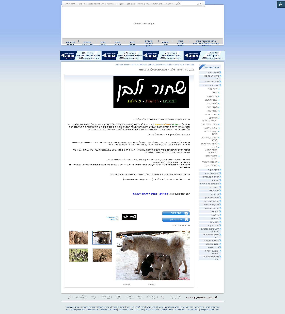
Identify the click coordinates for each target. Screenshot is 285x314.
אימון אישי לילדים (152, 310)
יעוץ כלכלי (140, 310)
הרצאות (215, 180)
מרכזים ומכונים (210, 114)
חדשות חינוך (165, 43)
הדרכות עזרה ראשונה (211, 157)
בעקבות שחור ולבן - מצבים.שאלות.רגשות (166, 69)
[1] (153, 255)
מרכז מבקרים (213, 225)
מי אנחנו (82, 4)
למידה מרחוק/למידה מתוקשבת (211, 150)
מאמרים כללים (118, 297)
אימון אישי (214, 222)
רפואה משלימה (167, 310)
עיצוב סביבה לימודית (209, 184)
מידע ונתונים (132, 43)
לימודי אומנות (211, 100)
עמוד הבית (190, 65)
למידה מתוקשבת (211, 240)
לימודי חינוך (213, 170)
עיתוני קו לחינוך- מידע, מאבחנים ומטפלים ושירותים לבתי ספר (206, 43)
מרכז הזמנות (158, 4)
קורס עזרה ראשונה (88, 307)
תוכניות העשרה (212, 173)
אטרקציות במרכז (211, 204)
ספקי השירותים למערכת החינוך (160, 65)
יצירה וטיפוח (211, 96)
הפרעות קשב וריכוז (210, 177)
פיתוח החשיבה (210, 128)
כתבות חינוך (139, 297)
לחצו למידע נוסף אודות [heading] (161, 194)
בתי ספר (162, 297)
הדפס (113, 219)
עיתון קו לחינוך (143, 4)
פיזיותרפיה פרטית (105, 297)
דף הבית (169, 4)
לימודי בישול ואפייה (208, 143)
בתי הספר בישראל (70, 43)
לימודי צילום (212, 107)
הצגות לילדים (180, 310)
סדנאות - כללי (211, 165)
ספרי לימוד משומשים (108, 310)
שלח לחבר (110, 217)
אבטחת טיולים (92, 310)
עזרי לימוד (214, 194)
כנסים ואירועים (117, 43)
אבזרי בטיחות (213, 72)
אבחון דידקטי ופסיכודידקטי (175, 297)
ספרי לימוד (214, 191)
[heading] (189, 184)
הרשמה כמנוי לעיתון (96, 4)
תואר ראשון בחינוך (78, 310)
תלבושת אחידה (212, 82)
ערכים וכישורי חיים (209, 124)
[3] (102, 255)
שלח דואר (176, 213)
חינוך (67, 310)
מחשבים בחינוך (212, 198)
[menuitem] (206, 43)
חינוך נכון (120, 4)
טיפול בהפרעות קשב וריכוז (80, 297)
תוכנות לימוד (93, 297)
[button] (178, 3)
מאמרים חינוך (129, 297)
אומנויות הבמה (212, 244)
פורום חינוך (131, 4)
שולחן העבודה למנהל (180, 43)
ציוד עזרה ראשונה (104, 307)
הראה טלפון (176, 219)
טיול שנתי (214, 215)
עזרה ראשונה (213, 247)
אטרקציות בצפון (212, 208)
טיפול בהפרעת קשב (126, 310)
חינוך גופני (212, 89)
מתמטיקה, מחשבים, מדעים (209, 119)
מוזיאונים (215, 211)
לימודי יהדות (211, 103)
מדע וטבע (214, 218)
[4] (78, 255)
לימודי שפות (212, 111)
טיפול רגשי (214, 187)
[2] (78, 238)
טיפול (215, 92)
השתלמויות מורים (211, 85)
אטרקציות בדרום (211, 201)
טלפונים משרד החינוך (87, 43)
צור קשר (110, 4)
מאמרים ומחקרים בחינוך (149, 43)
